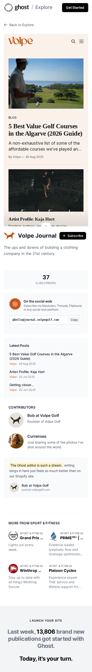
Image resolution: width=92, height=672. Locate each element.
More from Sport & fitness (34, 523)
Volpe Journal (37, 235)
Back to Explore (21, 25)
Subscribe (75, 236)
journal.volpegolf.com (36, 489)
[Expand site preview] (46, 226)
